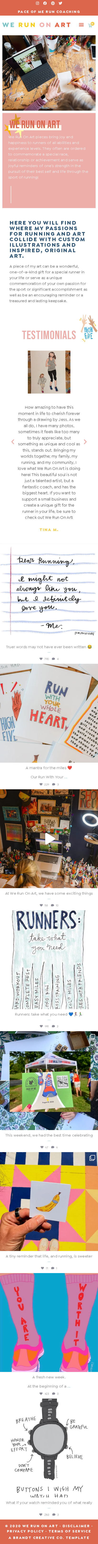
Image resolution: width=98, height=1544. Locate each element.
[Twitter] (60, 3)
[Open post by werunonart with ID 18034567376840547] (49, 592)
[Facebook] (45, 3)
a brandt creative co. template (49, 1537)
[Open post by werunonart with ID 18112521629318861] (49, 1201)
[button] (81, 24)
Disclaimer (76, 1526)
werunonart (48, 548)
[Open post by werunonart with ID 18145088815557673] (49, 959)
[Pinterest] (53, 3)
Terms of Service (70, 1531)
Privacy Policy (25, 1531)
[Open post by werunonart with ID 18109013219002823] (49, 1448)
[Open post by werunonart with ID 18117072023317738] (49, 713)
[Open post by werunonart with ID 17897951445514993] (49, 1322)
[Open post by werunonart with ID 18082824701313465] (49, 838)
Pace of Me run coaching (49, 11)
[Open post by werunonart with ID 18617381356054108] (49, 1080)
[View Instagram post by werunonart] (93, 636)
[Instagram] (37, 3)
